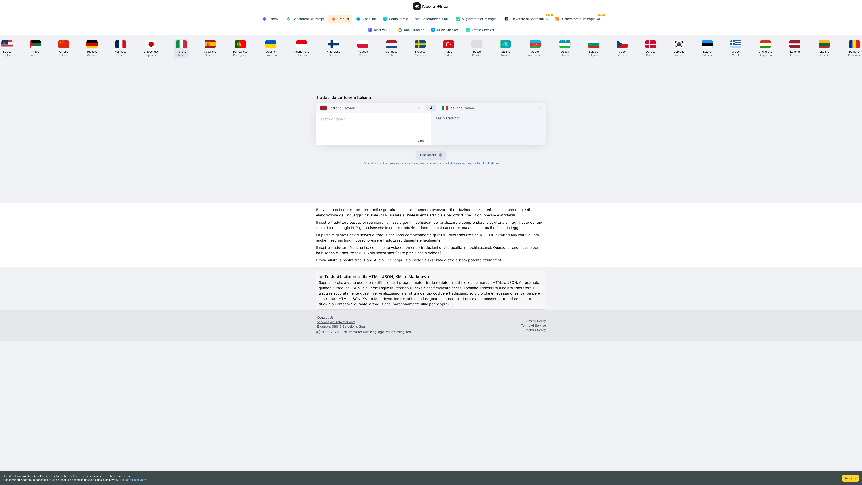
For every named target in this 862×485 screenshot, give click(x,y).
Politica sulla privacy (133, 479)
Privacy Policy (535, 321)
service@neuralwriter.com (336, 322)
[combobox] (320, 108)
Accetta (850, 478)
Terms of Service (533, 325)
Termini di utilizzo (488, 163)
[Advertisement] (431, 75)
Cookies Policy (535, 330)
